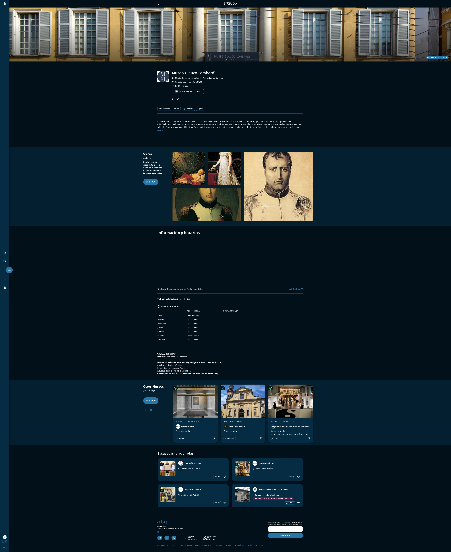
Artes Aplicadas (164, 109)
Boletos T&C (207, 545)
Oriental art (275, 438)
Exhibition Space (229, 438)
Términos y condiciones (189, 545)
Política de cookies (256, 545)
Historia (176, 109)
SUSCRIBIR (285, 535)
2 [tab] (229, 59)
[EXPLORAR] (4, 261)
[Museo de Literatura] (167, 494)
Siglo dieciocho (188, 109)
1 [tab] (227, 59)
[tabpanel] (225, 34)
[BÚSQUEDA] (4, 279)
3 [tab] (231, 59)
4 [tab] (234, 59)
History (217, 476)
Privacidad (239, 545)
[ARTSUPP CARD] (4, 287)
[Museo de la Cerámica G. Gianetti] (242, 494)
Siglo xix (200, 109)
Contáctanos (162, 545)
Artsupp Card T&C (223, 545)
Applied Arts (289, 503)
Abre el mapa (296, 289)
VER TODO (151, 182)
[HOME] (4, 252)
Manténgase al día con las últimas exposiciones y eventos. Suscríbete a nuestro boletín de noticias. (285, 523)
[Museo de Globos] (242, 468)
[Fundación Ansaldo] (167, 468)
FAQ (173, 545)
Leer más (161, 131)
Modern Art (180, 438)
